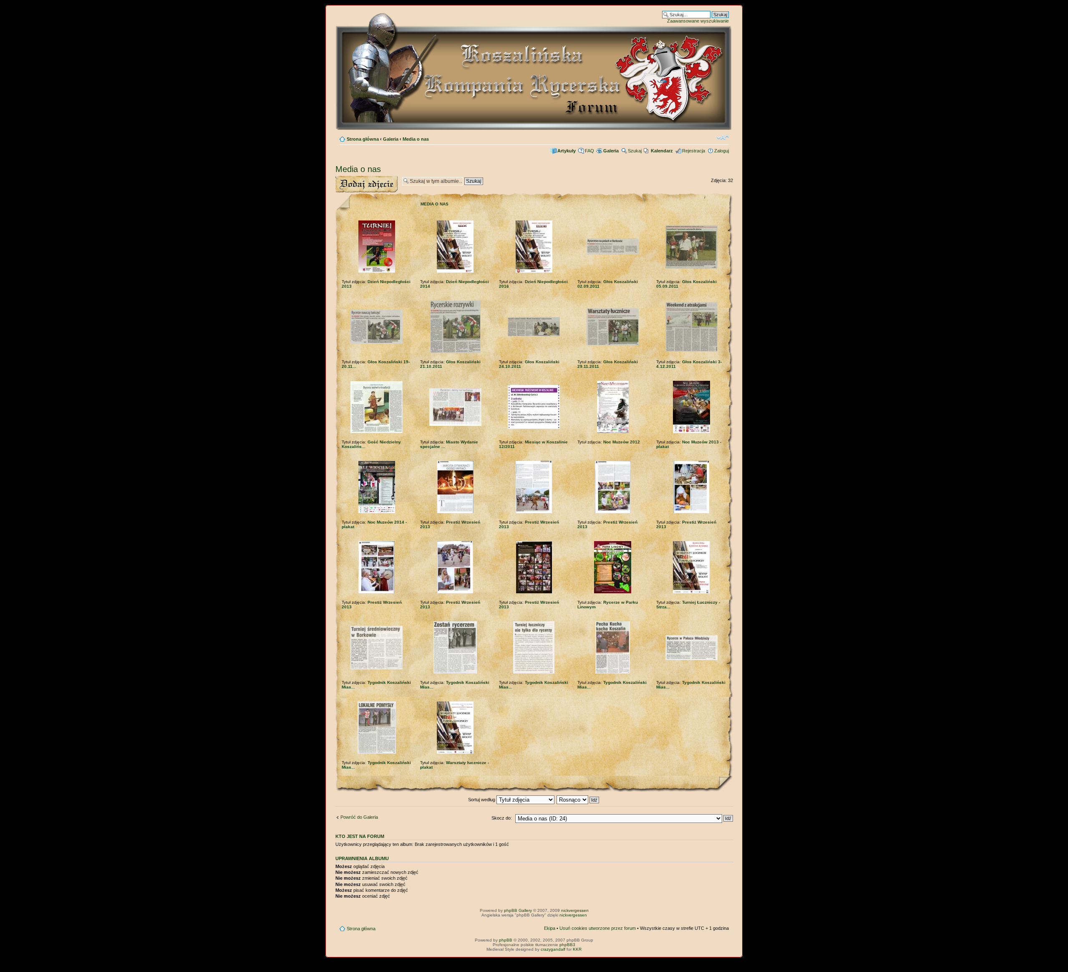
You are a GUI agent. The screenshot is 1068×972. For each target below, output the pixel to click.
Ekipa (549, 928)
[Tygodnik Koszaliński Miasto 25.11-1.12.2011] (691, 658)
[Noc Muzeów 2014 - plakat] (376, 511)
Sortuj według (482, 799)
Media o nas (416, 139)
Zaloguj (721, 150)
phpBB (505, 940)
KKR (577, 949)
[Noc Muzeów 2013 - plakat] (691, 431)
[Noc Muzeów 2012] (613, 431)
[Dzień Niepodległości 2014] (455, 271)
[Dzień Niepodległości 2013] (376, 271)
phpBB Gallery (518, 910)
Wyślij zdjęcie (349, 178)
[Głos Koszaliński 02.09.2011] (613, 253)
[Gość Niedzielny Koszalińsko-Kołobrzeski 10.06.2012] (376, 431)
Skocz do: (501, 817)
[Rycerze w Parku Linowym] (612, 592)
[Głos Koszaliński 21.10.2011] (455, 351)
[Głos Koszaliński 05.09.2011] (691, 267)
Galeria (390, 139)
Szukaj (635, 150)
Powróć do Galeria (359, 817)
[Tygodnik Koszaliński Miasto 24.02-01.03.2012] (612, 672)
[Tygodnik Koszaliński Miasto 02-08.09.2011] (376, 668)
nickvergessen (575, 910)
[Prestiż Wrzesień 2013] (455, 511)
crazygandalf (553, 949)
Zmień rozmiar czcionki (723, 137)
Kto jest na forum (359, 836)
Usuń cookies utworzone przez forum (597, 928)
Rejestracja (693, 150)
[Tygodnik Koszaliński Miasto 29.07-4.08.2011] (377, 752)
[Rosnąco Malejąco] (578, 799)
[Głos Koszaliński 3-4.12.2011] (691, 350)
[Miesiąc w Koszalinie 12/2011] (534, 427)
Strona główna (363, 139)
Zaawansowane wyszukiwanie (698, 20)
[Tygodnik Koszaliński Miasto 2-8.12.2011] (533, 672)
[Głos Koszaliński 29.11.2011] (613, 344)
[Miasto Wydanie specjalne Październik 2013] (455, 424)
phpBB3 (567, 944)
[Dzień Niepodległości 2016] (534, 271)
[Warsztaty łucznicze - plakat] (455, 752)
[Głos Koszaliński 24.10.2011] (534, 335)
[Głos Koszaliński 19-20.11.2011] (376, 342)
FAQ (589, 150)
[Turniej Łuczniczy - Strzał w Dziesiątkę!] (691, 592)
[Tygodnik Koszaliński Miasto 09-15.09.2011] (455, 672)
